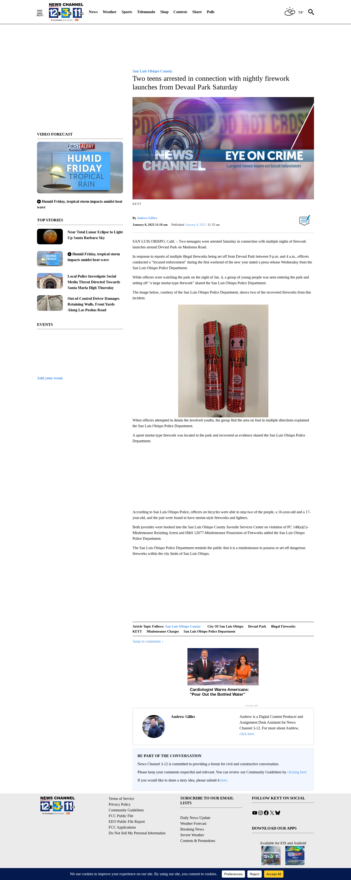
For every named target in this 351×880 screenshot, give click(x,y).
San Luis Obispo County (183, 626)
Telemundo (146, 12)
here (223, 780)
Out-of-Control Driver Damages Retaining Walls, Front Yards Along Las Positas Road (93, 304)
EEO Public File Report (127, 822)
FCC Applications (122, 827)
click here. (247, 734)
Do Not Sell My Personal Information (137, 833)
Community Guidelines (126, 810)
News (93, 12)
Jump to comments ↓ (148, 641)
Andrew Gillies (147, 218)
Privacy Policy (120, 804)
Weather (110, 12)
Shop (164, 12)
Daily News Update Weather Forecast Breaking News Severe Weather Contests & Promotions (197, 829)
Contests (180, 12)
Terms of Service (121, 799)
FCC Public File (121, 816)
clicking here (297, 772)
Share (197, 12)
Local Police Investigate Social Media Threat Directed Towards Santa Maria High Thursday (94, 282)
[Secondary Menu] (43, 12)
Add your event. (50, 378)
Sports (127, 12)
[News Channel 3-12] (66, 12)
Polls (210, 12)
